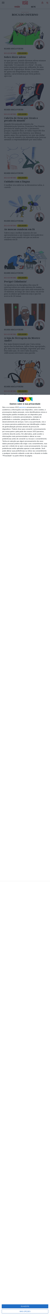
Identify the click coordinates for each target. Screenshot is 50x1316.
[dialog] (25, 855)
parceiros (22, 407)
